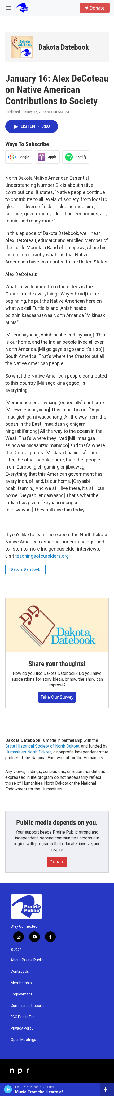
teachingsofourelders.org (42, 556)
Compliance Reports (28, 1006)
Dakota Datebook (63, 47)
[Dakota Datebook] (22, 47)
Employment (21, 994)
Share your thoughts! (56, 664)
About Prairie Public (27, 960)
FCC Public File (22, 1017)
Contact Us (20, 972)
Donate (97, 8)
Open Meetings (23, 1040)
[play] (8, 1089)
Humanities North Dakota (28, 751)
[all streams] (107, 1089)
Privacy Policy (22, 1028)
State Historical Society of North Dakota (42, 746)
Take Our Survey (57, 697)
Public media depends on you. (57, 822)
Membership (21, 983)
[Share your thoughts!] (57, 625)
